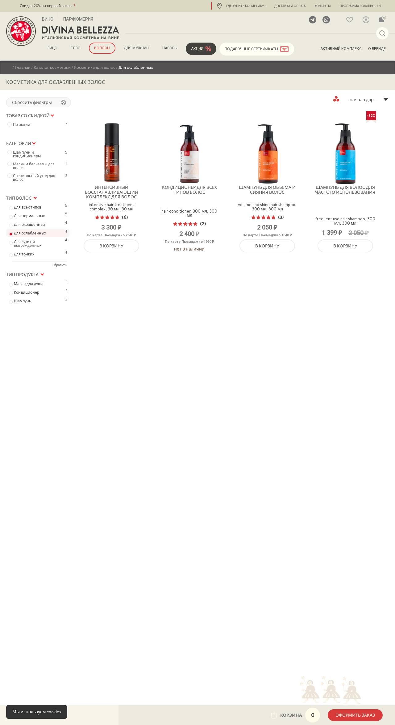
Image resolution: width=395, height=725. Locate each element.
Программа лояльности (360, 6)
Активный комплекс (341, 49)
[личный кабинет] (366, 20)
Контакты (322, 6)
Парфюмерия (78, 19)
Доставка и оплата (290, 6)
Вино (47, 19)
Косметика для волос (94, 67)
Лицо (52, 48)
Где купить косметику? (245, 6)
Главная (22, 67)
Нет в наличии (189, 249)
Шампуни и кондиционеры (40, 154)
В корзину (111, 246)
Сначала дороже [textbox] (364, 100)
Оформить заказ (355, 715)
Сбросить (59, 265)
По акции (40, 124)
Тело (76, 48)
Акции (197, 49)
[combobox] (361, 99)
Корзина (297, 715)
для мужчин (136, 48)
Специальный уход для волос (40, 177)
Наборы (169, 48)
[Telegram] (312, 19)
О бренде (377, 49)
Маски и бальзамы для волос (40, 166)
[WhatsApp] (326, 19)
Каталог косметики (52, 67)
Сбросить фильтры (32, 102)
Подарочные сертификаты (251, 49)
